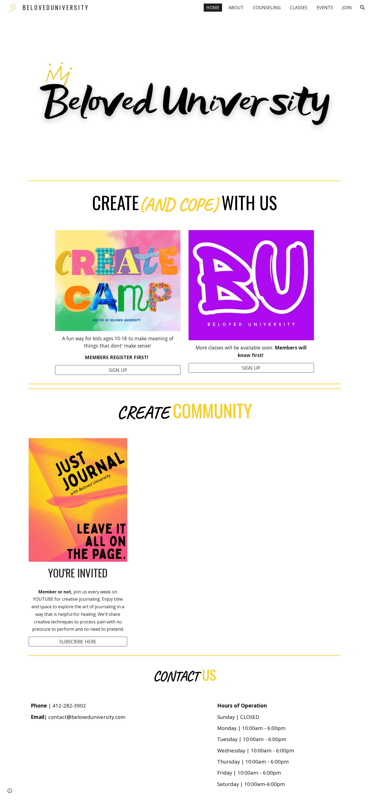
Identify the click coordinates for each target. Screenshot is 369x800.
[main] (184, 203)
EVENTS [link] (325, 8)
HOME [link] (212, 8)
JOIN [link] (347, 8)
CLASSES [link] (298, 8)
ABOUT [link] (236, 8)
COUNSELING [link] (267, 8)
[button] (362, 7)
